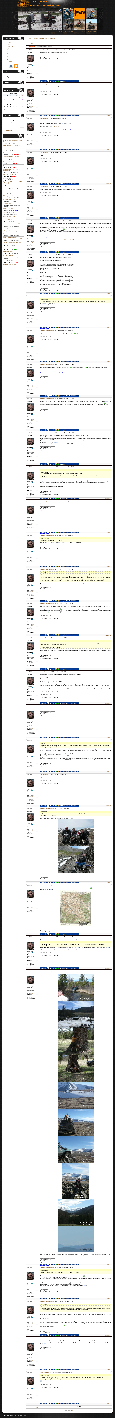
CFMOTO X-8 (6, 178)
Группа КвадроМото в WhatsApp (10, 145)
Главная (9, 42)
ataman (16, 221)
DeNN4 (15, 214)
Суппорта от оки (7, 203)
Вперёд (36, 43)
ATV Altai (30, 38)
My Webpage (56, 126)
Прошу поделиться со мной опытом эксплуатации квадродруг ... (11, 238)
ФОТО (83, 32)
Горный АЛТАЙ (7, 264)
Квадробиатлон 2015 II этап (9, 216)
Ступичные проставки (8, 212)
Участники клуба (11, 56)
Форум (35, 38)
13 (16, 199)
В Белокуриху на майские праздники (11, 196)
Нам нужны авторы (7, 187)
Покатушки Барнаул (7, 199)
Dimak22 (16, 249)
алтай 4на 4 (42, 1342)
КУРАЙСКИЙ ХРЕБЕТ (69, 239)
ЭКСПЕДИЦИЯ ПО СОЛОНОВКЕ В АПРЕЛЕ (50, 369)
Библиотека (10, 46)
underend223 (15, 147)
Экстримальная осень (8, 152)
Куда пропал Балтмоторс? (9, 255)
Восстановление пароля (12, 131)
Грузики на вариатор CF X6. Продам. (11, 230)
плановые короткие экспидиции (10, 223)
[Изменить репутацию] (37, 73)
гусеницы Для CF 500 (8, 208)
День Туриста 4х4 (7, 233)
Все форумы (32, 46)
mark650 (15, 231)
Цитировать (108, 81)
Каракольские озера (7, 251)
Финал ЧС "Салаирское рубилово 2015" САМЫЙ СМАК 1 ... (12, 243)
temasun (15, 151)
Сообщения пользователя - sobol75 (47, 38)
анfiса (15, 201)
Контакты (9, 61)
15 (19, 199)
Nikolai (16, 245)
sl (72, 1410)
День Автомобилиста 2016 (9, 149)
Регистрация (9, 130)
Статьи (8, 44)
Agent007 (16, 197)
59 (32, 72)
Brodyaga (16, 235)
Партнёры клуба (11, 59)
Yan (14, 143)
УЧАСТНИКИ (91, 32)
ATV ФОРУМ (69, 32)
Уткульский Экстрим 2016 (9, 161)
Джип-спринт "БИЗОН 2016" (9, 174)
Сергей (16, 210)
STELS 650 (5, 165)
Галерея (9, 51)
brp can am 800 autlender (8, 220)
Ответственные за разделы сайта (10, 247)
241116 (14, 185)
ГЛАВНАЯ (58, 32)
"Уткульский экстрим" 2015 (9, 260)
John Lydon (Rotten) (18, 188)
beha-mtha (15, 172)
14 (17, 199)
